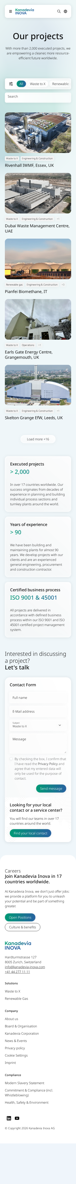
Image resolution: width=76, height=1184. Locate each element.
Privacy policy (15, 1048)
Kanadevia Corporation (22, 1033)
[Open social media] (9, 1118)
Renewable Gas (16, 998)
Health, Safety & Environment (26, 1102)
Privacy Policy (48, 764)
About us (11, 1019)
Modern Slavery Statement (24, 1083)
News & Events (16, 1041)
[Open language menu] (65, 11)
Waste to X (37, 84)
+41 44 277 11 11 (17, 972)
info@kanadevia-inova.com (25, 967)
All (21, 84)
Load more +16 (38, 439)
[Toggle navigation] (10, 11)
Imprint (10, 1062)
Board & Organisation (21, 1026)
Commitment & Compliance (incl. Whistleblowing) (29, 1092)
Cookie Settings (16, 1055)
